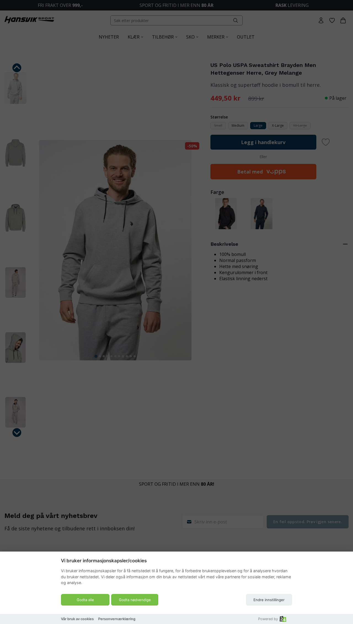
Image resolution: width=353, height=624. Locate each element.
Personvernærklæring (116, 619)
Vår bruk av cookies (77, 619)
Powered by (268, 619)
